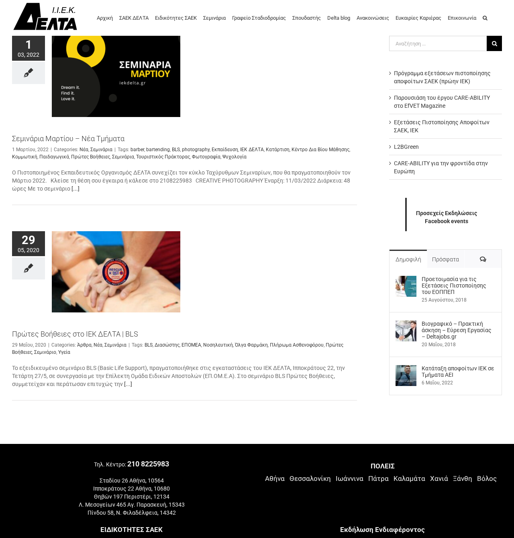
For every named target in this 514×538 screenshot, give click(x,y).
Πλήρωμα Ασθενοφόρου (297, 345)
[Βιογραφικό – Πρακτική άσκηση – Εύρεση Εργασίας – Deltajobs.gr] (406, 324)
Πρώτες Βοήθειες (90, 157)
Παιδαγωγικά (54, 157)
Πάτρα (378, 478)
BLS (176, 149)
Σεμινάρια (101, 149)
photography (196, 149)
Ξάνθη (462, 478)
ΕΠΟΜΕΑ (191, 345)
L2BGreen (406, 147)
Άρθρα (84, 345)
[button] (485, 17)
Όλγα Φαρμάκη (251, 345)
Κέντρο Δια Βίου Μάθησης (320, 149)
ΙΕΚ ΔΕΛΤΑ (252, 149)
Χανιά (439, 478)
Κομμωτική (24, 157)
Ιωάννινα (349, 478)
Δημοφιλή (408, 259)
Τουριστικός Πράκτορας (163, 157)
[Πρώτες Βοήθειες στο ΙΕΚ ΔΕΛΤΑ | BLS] (116, 271)
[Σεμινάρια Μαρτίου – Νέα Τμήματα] (116, 76)
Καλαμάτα (409, 478)
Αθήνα (275, 478)
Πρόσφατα (445, 259)
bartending (158, 149)
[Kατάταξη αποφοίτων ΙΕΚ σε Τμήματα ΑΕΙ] (406, 369)
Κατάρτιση (278, 149)
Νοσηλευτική (218, 345)
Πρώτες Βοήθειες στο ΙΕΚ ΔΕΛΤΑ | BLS (75, 334)
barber (137, 149)
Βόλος (487, 478)
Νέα (84, 149)
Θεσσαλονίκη (310, 478)
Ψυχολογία (234, 157)
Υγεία (64, 352)
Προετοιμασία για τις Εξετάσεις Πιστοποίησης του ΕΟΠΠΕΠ (454, 285)
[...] (75, 188)
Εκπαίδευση (225, 149)
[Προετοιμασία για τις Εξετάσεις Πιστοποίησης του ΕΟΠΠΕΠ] (406, 280)
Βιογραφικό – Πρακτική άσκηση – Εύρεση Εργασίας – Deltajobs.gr (457, 330)
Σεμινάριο (45, 352)
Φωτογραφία (206, 157)
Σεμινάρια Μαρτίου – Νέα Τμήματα (68, 138)
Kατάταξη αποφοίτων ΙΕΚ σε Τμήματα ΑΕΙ (458, 371)
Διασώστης (167, 345)
